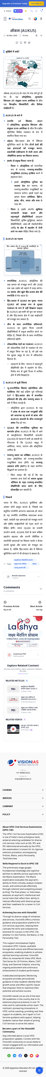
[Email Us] (36, 11)
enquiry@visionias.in (23, 779)
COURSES (23, 790)
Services (23, 798)
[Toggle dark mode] (26, 11)
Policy (23, 814)
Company (23, 806)
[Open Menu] (39, 1070)
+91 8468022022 (23, 772)
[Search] (29, 18)
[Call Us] (32, 11)
